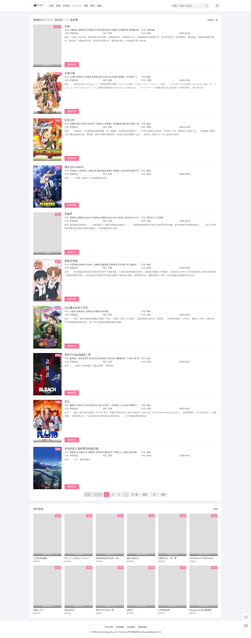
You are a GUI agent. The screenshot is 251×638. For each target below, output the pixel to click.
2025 (148, 33)
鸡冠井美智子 (107, 171)
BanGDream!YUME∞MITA (201, 558)
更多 (216, 509)
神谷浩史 (100, 452)
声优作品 (74, 33)
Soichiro (132, 217)
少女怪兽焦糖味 (40, 558)
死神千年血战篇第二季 (77, 354)
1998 (148, 80)
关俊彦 (140, 405)
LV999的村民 (164, 610)
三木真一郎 (140, 77)
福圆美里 (105, 264)
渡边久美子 (103, 77)
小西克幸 (82, 171)
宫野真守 (133, 405)
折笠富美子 (83, 358)
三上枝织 (124, 452)
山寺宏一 (107, 405)
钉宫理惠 (89, 30)
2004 (148, 268)
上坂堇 (90, 171)
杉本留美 (113, 77)
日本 (110, 33)
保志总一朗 (122, 217)
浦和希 (81, 30)
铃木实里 (98, 30)
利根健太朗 (134, 30)
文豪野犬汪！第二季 (167, 558)
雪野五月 (141, 358)
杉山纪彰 (93, 358)
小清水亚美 (125, 171)
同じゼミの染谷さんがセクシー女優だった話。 (78, 558)
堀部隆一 (122, 77)
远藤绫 (97, 264)
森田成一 (74, 358)
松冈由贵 (102, 358)
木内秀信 (115, 405)
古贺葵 (73, 311)
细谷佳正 (109, 452)
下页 (135, 494)
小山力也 (124, 405)
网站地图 (142, 627)
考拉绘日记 (69, 610)
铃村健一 (109, 124)
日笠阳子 (74, 171)
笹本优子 (91, 124)
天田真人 (100, 124)
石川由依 (80, 452)
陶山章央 (107, 30)
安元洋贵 (111, 358)
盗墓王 (130, 610)
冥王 (67, 401)
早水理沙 (122, 264)
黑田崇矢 (126, 124)
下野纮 (116, 452)
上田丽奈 (80, 217)
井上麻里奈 (132, 264)
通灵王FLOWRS (74, 167)
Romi (109, 217)
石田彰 (140, 264)
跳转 (163, 494)
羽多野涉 (113, 264)
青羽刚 (95, 77)
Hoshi (138, 217)
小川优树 (159, 217)
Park (115, 217)
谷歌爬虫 (131, 627)
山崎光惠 (150, 30)
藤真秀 (73, 405)
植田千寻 (135, 171)
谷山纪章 (133, 452)
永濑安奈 (74, 30)
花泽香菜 (105, 311)
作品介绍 (76, 5)
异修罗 (68, 213)
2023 (148, 315)
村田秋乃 (80, 77)
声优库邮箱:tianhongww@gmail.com (144, 632)
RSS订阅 (109, 627)
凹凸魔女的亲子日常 (76, 307)
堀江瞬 (97, 171)
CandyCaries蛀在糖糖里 (200, 610)
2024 (148, 174)
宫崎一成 (135, 124)
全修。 (68, 26)
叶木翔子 (131, 77)
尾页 (145, 494)
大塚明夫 (96, 217)
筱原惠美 (117, 124)
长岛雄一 (89, 264)
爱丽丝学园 (71, 260)
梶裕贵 (73, 217)
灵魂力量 (69, 73)
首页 (51, 5)
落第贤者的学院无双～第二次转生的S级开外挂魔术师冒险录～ (110, 558)
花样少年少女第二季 (105, 610)
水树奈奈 (80, 311)
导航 (86, 5)
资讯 (58, 5)
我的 (99, 5)
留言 (92, 5)
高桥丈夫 (150, 217)
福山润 (88, 217)
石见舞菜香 (123, 30)
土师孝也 (89, 311)
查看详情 (71, 64)
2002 (148, 127)
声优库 (66, 5)
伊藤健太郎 (120, 358)
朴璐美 (114, 30)
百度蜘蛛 (120, 627)
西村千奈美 (81, 124)
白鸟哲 (73, 77)
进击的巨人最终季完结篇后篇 (81, 448)
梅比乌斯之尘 (133, 558)
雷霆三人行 (38, 610)
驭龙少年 (69, 120)
